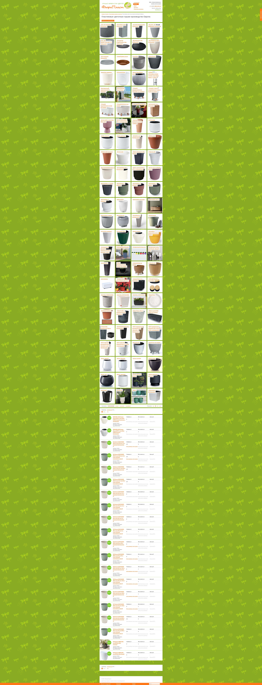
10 (153, 406)
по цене (117, 406)
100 (160, 406)
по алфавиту (128, 406)
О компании (136, 2)
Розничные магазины (138, 9)
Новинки (118, 683)
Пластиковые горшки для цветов (115, 14)
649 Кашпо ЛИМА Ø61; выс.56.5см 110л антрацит (118, 643)
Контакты (136, 7)
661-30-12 (155, 6)
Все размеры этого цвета (132, 446)
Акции (135, 5)
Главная (103, 14)
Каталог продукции (105, 683)
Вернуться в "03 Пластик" (108, 20)
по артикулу (122, 406)
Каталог (106, 14)
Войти (150, 2)
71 (107, 411)
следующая (109, 409)
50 (157, 406)
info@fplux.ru (158, 9)
